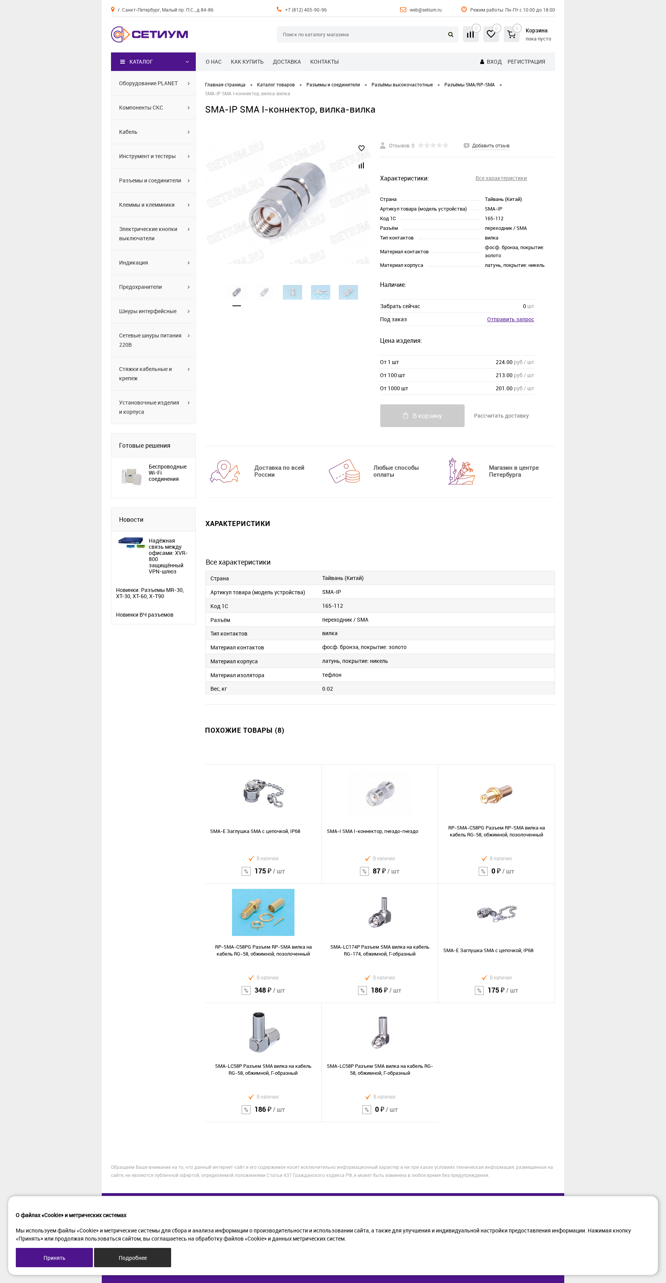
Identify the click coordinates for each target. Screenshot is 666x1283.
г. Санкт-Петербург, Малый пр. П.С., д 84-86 (166, 10)
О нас (214, 61)
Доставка (287, 61)
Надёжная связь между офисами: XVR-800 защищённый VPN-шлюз (168, 556)
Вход (494, 61)
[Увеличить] (288, 201)
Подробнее (133, 1257)
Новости (131, 519)
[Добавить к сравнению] (361, 165)
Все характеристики (501, 178)
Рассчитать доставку (501, 415)
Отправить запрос (510, 319)
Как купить (247, 61)
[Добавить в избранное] (361, 148)
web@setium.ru (426, 10)
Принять (55, 1257)
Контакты (324, 61)
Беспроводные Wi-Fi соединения (168, 473)
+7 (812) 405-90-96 (306, 10)
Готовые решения (144, 445)
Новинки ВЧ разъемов (144, 615)
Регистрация (526, 61)
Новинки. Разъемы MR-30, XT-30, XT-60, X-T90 (150, 593)
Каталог (141, 61)
